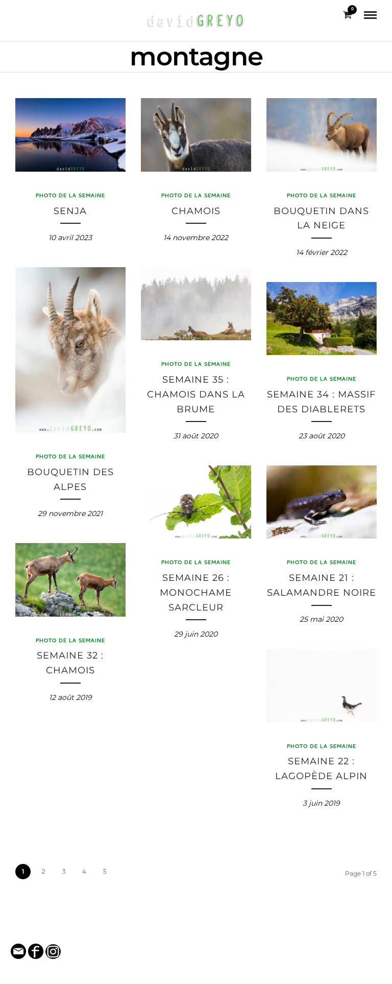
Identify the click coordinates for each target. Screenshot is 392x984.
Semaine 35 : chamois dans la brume (196, 394)
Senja (70, 211)
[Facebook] (19, 14)
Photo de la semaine (70, 196)
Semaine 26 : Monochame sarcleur (196, 592)
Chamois (196, 211)
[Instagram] (34, 14)
